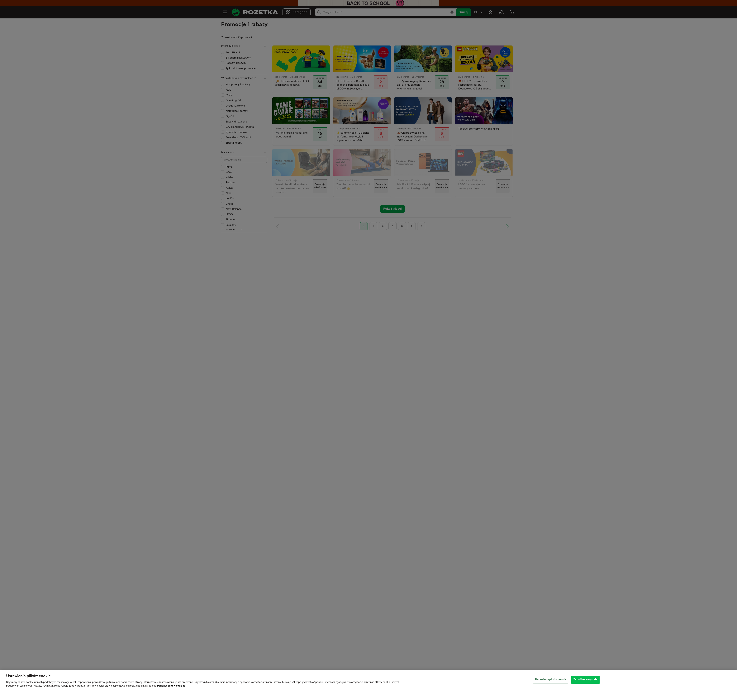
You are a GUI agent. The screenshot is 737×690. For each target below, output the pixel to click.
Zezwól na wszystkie (585, 679)
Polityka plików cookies (171, 686)
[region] (368, 680)
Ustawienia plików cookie (550, 679)
